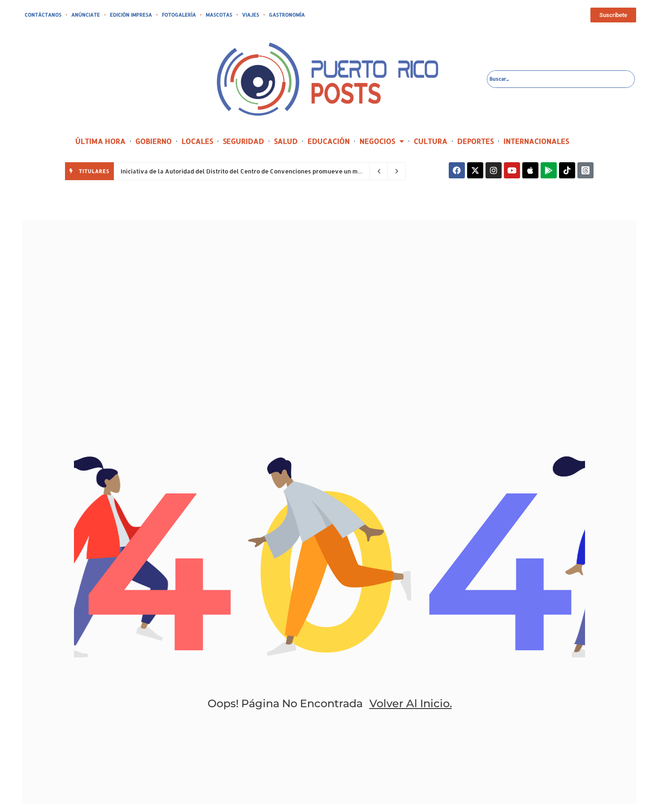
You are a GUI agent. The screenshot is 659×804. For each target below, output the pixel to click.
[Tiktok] (567, 170)
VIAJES (250, 15)
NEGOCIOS (377, 141)
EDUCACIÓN (329, 141)
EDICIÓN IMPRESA (131, 15)
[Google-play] (549, 170)
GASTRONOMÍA (287, 15)
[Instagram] (494, 170)
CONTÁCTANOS (43, 15)
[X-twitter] (475, 170)
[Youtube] (512, 170)
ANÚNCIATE (85, 15)
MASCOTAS (219, 15)
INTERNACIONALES (536, 141)
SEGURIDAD (243, 141)
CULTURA (430, 141)
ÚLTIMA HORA (100, 141)
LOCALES (197, 141)
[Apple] (530, 170)
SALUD (286, 141)
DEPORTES (475, 141)
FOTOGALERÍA (179, 15)
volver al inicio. (410, 703)
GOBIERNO (153, 141)
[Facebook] (457, 170)
